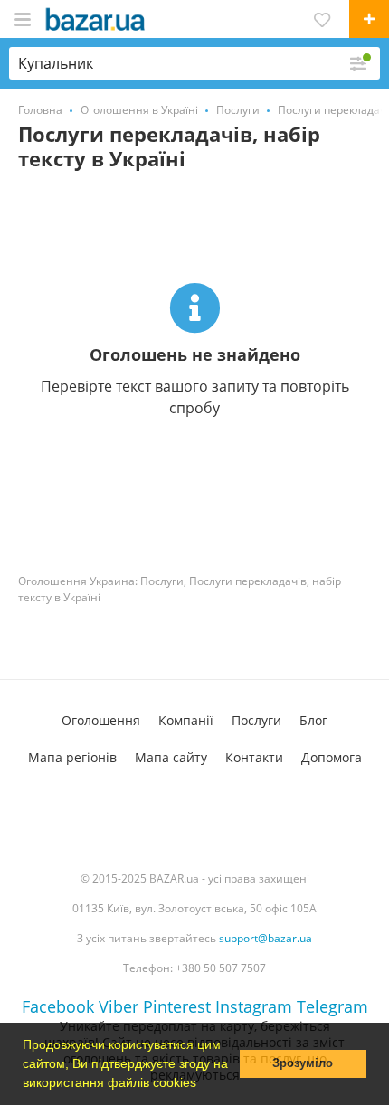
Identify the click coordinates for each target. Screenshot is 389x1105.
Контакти (254, 757)
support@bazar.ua (265, 938)
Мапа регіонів (72, 757)
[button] (202, 1084)
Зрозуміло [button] (302, 1063)
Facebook (58, 1006)
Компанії (185, 720)
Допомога (331, 757)
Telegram (332, 1006)
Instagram (253, 1006)
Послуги (256, 720)
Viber (118, 1006)
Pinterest (177, 1006)
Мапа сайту (171, 757)
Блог (313, 720)
